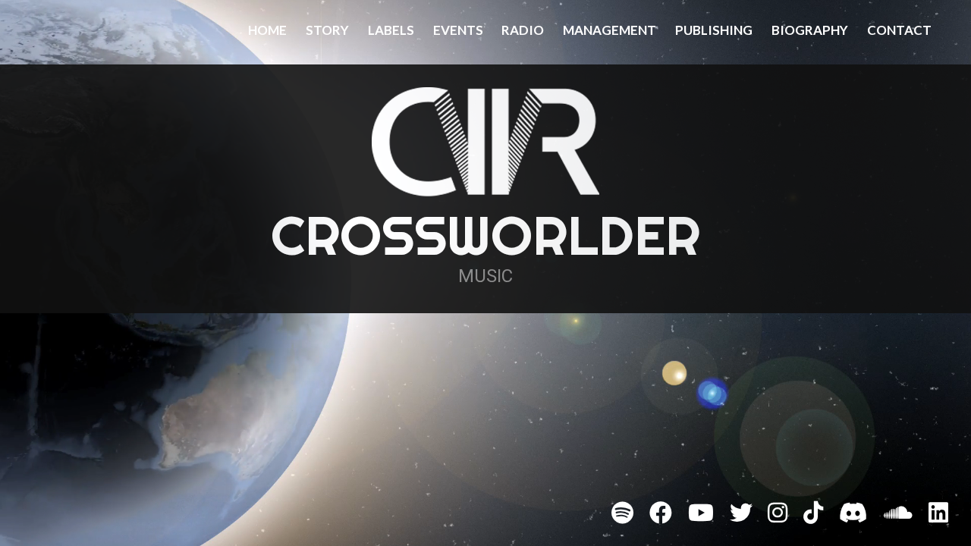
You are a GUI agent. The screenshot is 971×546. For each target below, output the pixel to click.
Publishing (714, 30)
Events (458, 30)
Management (609, 30)
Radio (522, 30)
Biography (809, 30)
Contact (899, 30)
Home (267, 30)
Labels (391, 30)
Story (327, 30)
